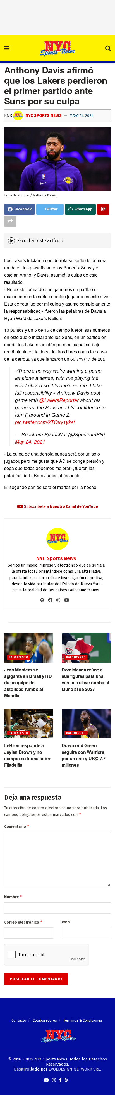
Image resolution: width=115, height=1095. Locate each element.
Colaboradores (45, 1020)
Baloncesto (18, 657)
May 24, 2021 (30, 441)
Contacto (18, 1020)
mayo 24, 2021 (81, 116)
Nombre (13, 896)
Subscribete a (60, 506)
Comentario (17, 826)
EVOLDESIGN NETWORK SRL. (75, 1069)
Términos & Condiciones (82, 1020)
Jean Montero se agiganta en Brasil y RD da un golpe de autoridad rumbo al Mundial (28, 682)
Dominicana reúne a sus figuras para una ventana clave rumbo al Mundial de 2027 (85, 679)
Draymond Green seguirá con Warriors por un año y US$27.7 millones (84, 755)
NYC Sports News (43, 115)
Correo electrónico (23, 922)
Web (66, 922)
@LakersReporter (59, 400)
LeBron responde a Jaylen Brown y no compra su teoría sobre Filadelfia (27, 755)
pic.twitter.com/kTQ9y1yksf (45, 422)
